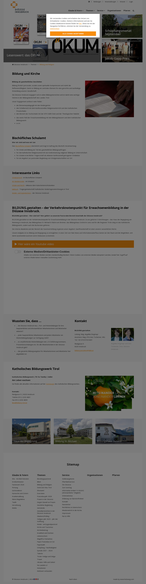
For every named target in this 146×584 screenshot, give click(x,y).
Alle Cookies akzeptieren (73, 34)
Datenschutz (54, 28)
